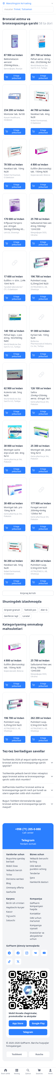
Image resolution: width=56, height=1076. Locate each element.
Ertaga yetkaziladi (16, 76)
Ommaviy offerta (15, 887)
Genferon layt (11, 616)
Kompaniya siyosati (36, 927)
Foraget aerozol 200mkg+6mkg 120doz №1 (39, 510)
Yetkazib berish (14, 870)
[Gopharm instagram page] (27, 953)
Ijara (32, 877)
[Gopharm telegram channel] (9, 953)
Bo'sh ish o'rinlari (15, 903)
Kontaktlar (35, 913)
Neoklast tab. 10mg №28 (14, 170)
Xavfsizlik (11, 891)
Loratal (26, 616)
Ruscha (39, 1054)
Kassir (9, 911)
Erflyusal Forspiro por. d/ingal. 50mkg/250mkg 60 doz (13, 226)
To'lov (9, 874)
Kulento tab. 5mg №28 (13, 394)
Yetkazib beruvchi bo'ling (39, 860)
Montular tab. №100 (14, 114)
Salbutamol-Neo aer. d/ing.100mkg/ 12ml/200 (41, 226)
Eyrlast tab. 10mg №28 (40, 336)
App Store (17, 1023)
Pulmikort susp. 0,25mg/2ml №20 (39, 282)
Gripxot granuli (12, 609)
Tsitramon (27, 9)
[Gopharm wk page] (35, 953)
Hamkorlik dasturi (39, 882)
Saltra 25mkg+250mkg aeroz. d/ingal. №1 (40, 395)
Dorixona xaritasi (15, 878)
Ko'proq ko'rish (28, 593)
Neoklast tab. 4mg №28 (40, 116)
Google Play (38, 1023)
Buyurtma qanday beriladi (15, 860)
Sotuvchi (10, 920)
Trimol (17, 9)
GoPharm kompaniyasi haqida (36, 906)
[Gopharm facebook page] (18, 953)
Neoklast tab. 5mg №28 (13, 566)
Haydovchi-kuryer (15, 907)
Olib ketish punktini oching (38, 867)
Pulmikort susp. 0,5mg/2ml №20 (39, 566)
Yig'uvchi (11, 916)
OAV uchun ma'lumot (35, 919)
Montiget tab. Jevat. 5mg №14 (41, 451)
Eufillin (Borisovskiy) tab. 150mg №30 (41, 170)
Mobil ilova (12, 865)
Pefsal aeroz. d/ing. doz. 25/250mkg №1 (41, 61)
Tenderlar (35, 873)
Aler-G (44, 609)
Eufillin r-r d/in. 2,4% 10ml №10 (14, 282)
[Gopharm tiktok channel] (9, 961)
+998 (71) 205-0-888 (28, 829)
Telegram (28, 840)
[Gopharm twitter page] (18, 961)
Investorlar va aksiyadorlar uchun (37, 935)
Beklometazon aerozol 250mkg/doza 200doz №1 (11, 62)
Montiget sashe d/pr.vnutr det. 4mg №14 (14, 452)
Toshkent (17, 1054)
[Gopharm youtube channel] (44, 953)
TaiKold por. (30, 609)
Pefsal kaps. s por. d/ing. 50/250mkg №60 (13, 338)
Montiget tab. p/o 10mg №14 (13, 509)
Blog (8, 883)
